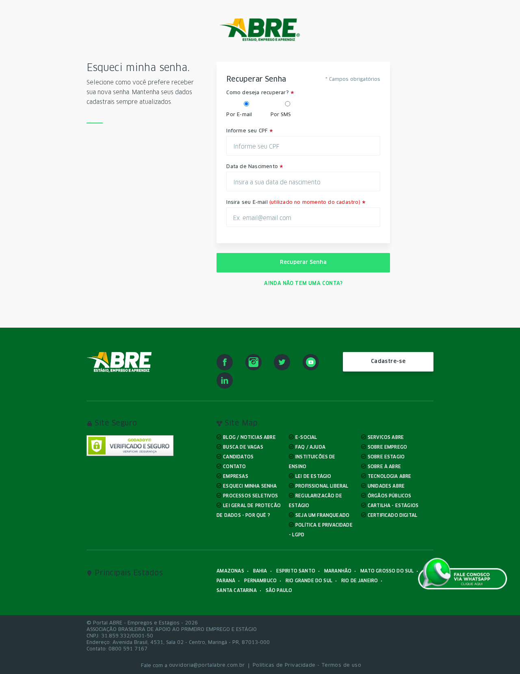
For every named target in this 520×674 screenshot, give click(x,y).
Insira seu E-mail (293, 202)
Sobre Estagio (386, 457)
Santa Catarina (236, 590)
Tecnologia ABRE (390, 476)
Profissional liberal (321, 486)
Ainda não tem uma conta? (303, 283)
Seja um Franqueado (322, 515)
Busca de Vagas (243, 447)
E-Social (306, 437)
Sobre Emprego (387, 447)
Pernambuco (260, 581)
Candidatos (238, 457)
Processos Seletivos (250, 496)
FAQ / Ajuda (310, 447)
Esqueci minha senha (250, 486)
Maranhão (337, 571)
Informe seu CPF (247, 131)
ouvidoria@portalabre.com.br (207, 665)
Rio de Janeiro (359, 581)
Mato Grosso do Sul (387, 571)
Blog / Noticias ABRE (249, 437)
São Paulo (279, 590)
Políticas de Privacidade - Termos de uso (307, 665)
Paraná (226, 581)
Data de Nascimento (252, 166)
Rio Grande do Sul (309, 581)
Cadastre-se (388, 361)
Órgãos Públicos (390, 496)
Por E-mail (239, 114)
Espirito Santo (295, 571)
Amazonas (230, 571)
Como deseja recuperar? (257, 93)
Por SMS (280, 114)
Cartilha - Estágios (393, 505)
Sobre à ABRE (384, 466)
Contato (234, 466)
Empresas (235, 476)
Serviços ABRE (386, 437)
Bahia (260, 571)
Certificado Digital (392, 515)
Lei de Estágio (313, 476)
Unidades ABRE (386, 486)
